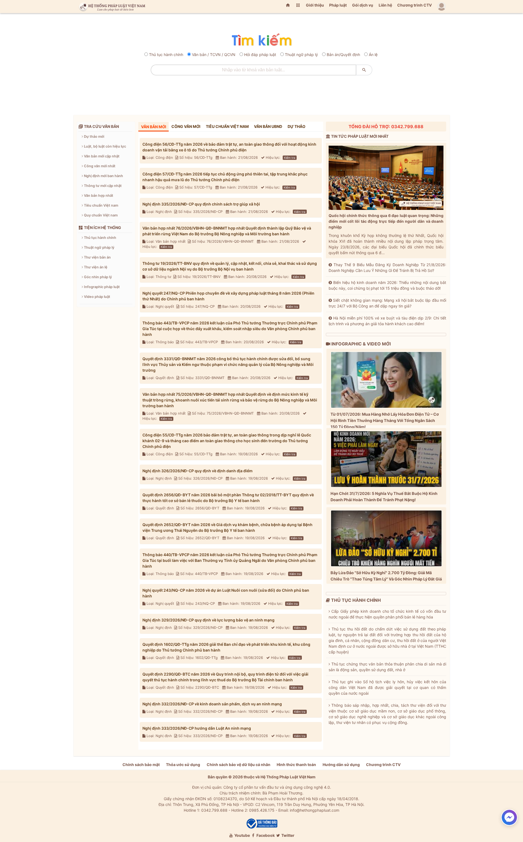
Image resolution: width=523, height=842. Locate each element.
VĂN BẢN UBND (268, 126)
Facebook (265, 835)
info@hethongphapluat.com (314, 810)
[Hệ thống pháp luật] (111, 6)
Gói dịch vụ (362, 5)
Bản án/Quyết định (343, 54)
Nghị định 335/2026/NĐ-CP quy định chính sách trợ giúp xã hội (201, 204)
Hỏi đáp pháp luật (260, 54)
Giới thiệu (315, 5)
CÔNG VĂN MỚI (185, 126)
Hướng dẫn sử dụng (341, 764)
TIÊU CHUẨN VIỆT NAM (227, 126)
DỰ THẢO (296, 126)
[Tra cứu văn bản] (261, 40)
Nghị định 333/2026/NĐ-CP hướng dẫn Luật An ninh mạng (196, 728)
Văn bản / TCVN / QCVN (213, 54)
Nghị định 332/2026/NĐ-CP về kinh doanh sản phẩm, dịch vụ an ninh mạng (212, 704)
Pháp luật (338, 5)
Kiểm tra (289, 157)
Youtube (241, 835)
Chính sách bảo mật (141, 764)
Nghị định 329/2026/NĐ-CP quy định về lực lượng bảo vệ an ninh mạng (208, 620)
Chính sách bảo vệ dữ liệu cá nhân (238, 764)
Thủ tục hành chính (166, 54)
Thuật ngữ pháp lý (301, 54)
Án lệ (373, 54)
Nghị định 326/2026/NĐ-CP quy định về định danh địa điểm (197, 470)
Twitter (287, 835)
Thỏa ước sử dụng (183, 764)
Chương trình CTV (414, 5)
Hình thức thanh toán (296, 764)
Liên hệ (385, 5)
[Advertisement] (261, 93)
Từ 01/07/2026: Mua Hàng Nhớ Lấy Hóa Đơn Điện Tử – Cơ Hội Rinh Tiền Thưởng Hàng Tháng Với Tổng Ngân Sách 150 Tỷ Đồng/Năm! (385, 420)
